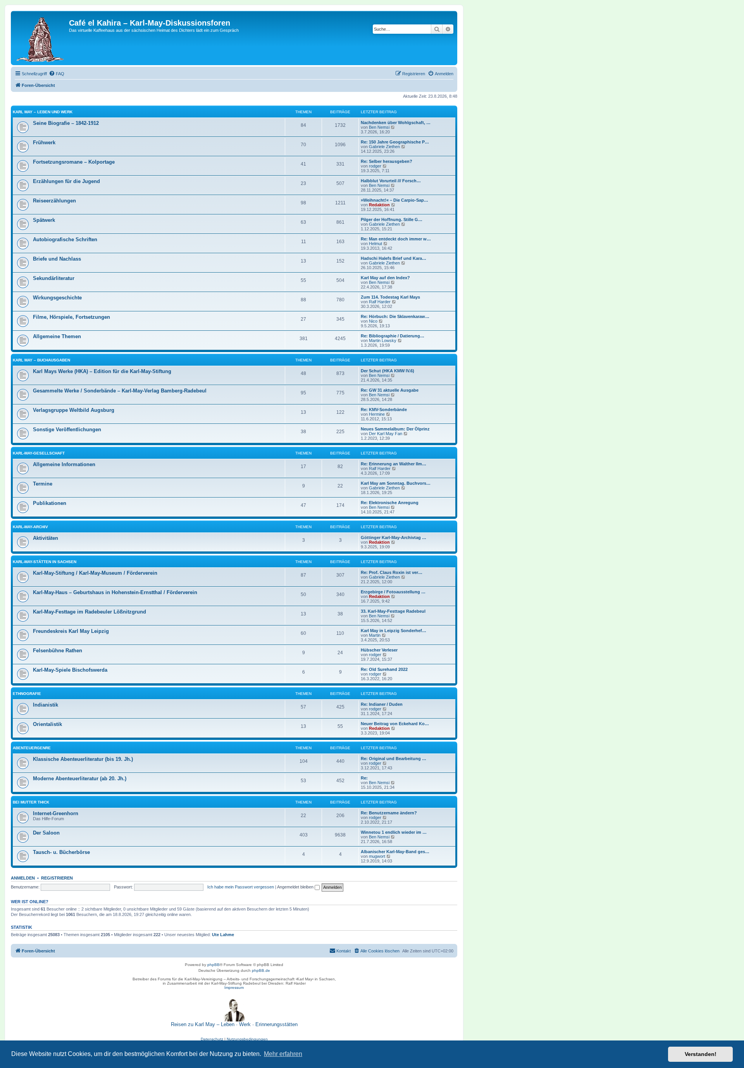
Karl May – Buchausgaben (41, 360)
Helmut (375, 243)
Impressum (234, 987)
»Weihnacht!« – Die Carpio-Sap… (394, 200)
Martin (375, 635)
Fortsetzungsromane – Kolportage (74, 162)
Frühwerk (44, 142)
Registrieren (57, 878)
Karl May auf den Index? (385, 277)
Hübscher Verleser (379, 650)
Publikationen (49, 503)
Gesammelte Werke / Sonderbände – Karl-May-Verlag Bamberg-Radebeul (120, 391)
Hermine (377, 414)
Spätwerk (44, 220)
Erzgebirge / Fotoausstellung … (393, 591)
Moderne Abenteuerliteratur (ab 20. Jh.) (79, 778)
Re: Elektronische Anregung (389, 502)
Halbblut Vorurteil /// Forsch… (391, 180)
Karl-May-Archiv (30, 527)
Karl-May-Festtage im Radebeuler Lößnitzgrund (89, 612)
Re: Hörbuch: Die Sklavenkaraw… (395, 316)
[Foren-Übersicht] (41, 38)
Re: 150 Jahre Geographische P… (395, 142)
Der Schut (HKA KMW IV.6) (387, 370)
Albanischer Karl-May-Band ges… (395, 851)
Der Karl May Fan (385, 433)
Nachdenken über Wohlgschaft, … (396, 122)
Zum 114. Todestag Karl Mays (390, 297)
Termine (42, 484)
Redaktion (379, 204)
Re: (364, 778)
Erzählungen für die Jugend (66, 181)
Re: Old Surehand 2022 (384, 669)
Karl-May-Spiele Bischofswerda (70, 670)
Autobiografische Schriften (65, 239)
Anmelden (23, 878)
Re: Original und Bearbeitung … (393, 758)
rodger (375, 166)
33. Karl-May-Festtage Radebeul (393, 611)
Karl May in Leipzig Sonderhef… (393, 630)
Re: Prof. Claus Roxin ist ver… (391, 572)
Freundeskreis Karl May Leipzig (71, 631)
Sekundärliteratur (53, 278)
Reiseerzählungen (54, 201)
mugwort (377, 856)
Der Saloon (46, 833)
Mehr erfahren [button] (283, 1054)
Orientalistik (47, 724)
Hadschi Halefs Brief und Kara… (393, 258)
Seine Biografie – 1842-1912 (66, 123)
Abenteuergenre (32, 748)
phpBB (213, 965)
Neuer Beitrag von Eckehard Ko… (395, 723)
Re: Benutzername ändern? (389, 813)
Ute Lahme (223, 934)
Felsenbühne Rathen (57, 650)
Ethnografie (27, 693)
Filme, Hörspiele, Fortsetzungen (71, 317)
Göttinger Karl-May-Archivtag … (393, 537)
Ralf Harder (380, 301)
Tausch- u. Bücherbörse (61, 852)
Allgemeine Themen (57, 336)
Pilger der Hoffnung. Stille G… (391, 219)
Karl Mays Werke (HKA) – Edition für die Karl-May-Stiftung (102, 371)
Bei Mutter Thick (31, 802)
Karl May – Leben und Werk (42, 112)
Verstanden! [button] (700, 1054)
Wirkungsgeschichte (57, 298)
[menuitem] (56, 73)
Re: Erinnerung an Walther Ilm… (393, 463)
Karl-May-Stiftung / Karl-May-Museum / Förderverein (95, 573)
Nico (373, 321)
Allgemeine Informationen (64, 464)
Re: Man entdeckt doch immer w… (396, 239)
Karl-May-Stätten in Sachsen (44, 562)
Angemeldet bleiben (296, 887)
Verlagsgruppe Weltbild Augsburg (73, 410)
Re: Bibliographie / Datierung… (392, 336)
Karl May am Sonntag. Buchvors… (396, 483)
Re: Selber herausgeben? (386, 161)
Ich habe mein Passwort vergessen (240, 887)
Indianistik (45, 705)
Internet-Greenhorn (55, 813)
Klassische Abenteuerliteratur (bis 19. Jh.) (83, 759)
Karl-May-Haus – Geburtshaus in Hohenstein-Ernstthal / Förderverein (115, 592)
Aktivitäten (45, 538)
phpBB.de (261, 970)
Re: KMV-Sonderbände (384, 409)
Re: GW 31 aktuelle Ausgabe (389, 390)
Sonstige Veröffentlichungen (67, 429)
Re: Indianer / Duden (382, 704)
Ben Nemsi (379, 127)
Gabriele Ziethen (384, 146)
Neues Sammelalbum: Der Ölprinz (395, 429)
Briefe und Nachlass (57, 259)
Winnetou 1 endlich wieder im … (394, 832)
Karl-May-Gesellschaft (39, 453)
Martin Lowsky (382, 340)
